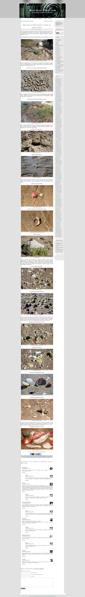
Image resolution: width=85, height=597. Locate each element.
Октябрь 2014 (58, 177)
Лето (24, 456)
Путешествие (44, 456)
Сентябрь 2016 (59, 153)
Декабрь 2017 (58, 135)
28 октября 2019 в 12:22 (29, 495)
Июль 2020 (58, 103)
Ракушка (24, 457)
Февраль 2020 (58, 106)
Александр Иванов (26, 502)
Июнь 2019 (58, 115)
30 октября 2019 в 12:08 (29, 543)
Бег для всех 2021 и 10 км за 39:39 (60, 250)
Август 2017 (58, 140)
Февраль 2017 (58, 146)
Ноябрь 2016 (58, 150)
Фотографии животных (58, 59)
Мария (23, 483)
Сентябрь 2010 (59, 235)
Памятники (58, 49)
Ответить (23, 472)
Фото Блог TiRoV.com (42, 10)
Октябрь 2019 (58, 110)
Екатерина (24, 467)
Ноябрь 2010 (58, 232)
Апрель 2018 (58, 131)
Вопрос (51, 455)
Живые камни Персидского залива (46, 32)
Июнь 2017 (58, 141)
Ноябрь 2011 (58, 217)
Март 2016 (58, 159)
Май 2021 (58, 90)
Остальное (58, 48)
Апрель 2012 (58, 212)
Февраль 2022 (58, 78)
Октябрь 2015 (58, 162)
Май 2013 (58, 195)
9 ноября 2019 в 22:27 (26, 560)
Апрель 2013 (58, 196)
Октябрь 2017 (58, 137)
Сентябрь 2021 (59, 85)
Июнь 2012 (58, 209)
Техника (57, 54)
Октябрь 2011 (58, 218)
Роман (26, 475)
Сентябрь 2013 (59, 191)
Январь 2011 (58, 230)
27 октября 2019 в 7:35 (26, 503)
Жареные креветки (59, 251)
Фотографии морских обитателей (41, 455)
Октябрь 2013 (58, 190)
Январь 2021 (58, 95)
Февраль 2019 (58, 119)
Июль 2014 (58, 181)
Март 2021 (58, 92)
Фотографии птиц (59, 66)
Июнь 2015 (58, 167)
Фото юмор (58, 55)
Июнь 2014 (58, 182)
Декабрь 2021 (58, 81)
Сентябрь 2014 (59, 178)
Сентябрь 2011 (59, 219)
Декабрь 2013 (58, 187)
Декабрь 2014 (58, 174)
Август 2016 (58, 154)
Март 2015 (58, 171)
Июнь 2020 (58, 104)
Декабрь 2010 (58, 231)
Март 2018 (58, 132)
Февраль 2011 (58, 228)
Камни (22, 456)
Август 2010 (58, 236)
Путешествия (32, 455)
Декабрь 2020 (58, 96)
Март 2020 (58, 105)
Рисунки (39, 457)
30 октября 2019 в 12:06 (29, 528)
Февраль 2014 (58, 186)
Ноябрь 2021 (58, 82)
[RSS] (21, 593)
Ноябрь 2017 (58, 136)
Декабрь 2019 (58, 108)
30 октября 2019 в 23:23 (26, 551)
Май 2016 (58, 158)
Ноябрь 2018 (58, 123)
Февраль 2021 (58, 94)
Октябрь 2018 (58, 124)
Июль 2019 (58, 114)
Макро (25, 455)
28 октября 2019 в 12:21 (29, 476)
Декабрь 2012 (58, 201)
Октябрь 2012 (58, 204)
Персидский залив (35, 456)
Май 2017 (58, 142)
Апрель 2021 (58, 91)
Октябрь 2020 (58, 99)
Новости (27, 455)
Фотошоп (58, 72)
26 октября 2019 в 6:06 (26, 468)
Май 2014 (58, 183)
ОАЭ (26, 33)
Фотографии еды (59, 57)
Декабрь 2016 (58, 149)
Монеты (57, 44)
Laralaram (24, 518)
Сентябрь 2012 (59, 205)
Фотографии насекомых (58, 63)
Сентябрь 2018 (59, 126)
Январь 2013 (58, 200)
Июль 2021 (58, 87)
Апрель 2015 (58, 169)
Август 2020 (58, 101)
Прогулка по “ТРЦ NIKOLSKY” (59, 243)
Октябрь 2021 (58, 83)
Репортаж (36, 457)
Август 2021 (58, 86)
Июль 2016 (58, 155)
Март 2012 (58, 213)
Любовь (23, 550)
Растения (58, 53)
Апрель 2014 (58, 185)
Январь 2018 (58, 133)
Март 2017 (58, 145)
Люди (57, 41)
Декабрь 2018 (58, 122)
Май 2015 (58, 168)
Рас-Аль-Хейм (31, 457)
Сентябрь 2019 (59, 112)
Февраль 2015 (58, 172)
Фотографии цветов (59, 69)
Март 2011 (58, 227)
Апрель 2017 (58, 144)
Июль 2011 (58, 222)
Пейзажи (58, 50)
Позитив (40, 456)
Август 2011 (58, 221)
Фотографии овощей (60, 64)
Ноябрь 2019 (58, 109)
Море (27, 456)
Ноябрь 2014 (58, 176)
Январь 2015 (58, 173)
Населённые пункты (59, 45)
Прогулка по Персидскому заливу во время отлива (37, 26)
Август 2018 (58, 127)
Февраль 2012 (58, 214)
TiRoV (40, 29)
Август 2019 (58, 113)
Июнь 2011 (58, 223)
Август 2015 (58, 164)
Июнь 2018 (58, 128)
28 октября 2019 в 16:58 (26, 519)
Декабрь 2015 (58, 160)
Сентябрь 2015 (59, 163)
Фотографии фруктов (58, 68)
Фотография (48, 457)
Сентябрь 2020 (59, 100)
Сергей (23, 559)
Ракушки (27, 457)
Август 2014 (58, 180)
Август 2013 (58, 192)
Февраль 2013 (58, 199)
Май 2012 (58, 210)
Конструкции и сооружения (59, 40)
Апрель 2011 (58, 226)
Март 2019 (58, 118)
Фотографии (43, 457)
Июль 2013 (58, 194)
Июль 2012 (58, 208)
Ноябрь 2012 (58, 203)
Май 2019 (58, 117)
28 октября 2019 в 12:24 (29, 511)
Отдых (31, 456)
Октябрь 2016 (58, 151)
